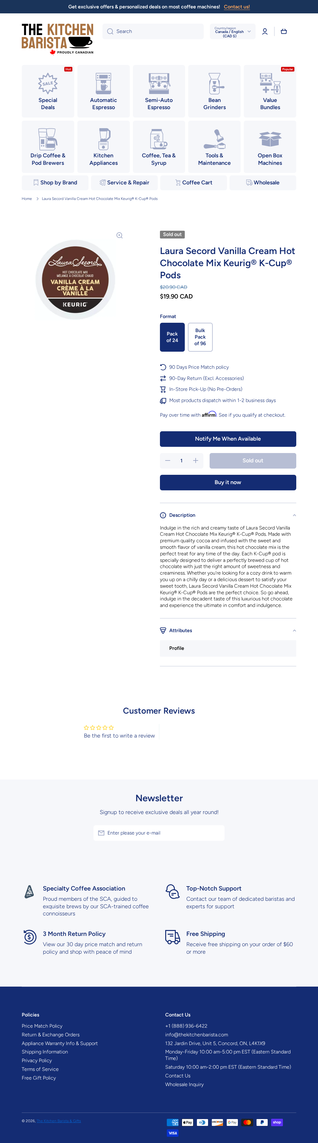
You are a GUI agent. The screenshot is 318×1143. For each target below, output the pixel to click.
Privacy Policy (37, 1060)
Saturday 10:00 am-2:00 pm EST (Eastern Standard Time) (228, 1067)
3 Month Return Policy (74, 933)
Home (27, 199)
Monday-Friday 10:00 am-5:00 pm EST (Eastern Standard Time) (228, 1055)
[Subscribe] (217, 833)
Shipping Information (45, 1052)
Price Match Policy (42, 1026)
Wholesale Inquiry (184, 1084)
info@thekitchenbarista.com (196, 1035)
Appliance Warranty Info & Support (60, 1043)
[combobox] (153, 31)
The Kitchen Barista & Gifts (59, 1121)
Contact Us (177, 1076)
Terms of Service (40, 1069)
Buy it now (228, 482)
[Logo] (57, 40)
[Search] (107, 31)
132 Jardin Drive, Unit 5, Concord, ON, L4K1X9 (215, 1043)
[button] (284, 31)
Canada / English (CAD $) (229, 34)
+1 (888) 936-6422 (186, 1026)
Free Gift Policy (39, 1078)
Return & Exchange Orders (51, 1035)
